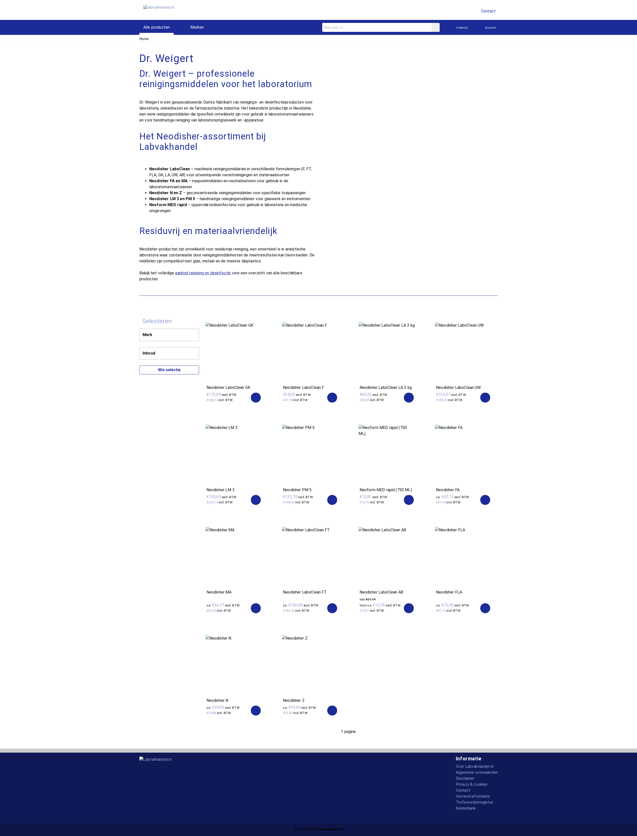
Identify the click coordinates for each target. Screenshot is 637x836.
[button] (485, 500)
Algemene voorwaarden (477, 772)
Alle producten (156, 27)
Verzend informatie (473, 796)
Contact (488, 11)
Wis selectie (169, 369)
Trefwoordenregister (474, 802)
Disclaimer (465, 778)
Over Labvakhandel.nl (474, 766)
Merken (197, 27)
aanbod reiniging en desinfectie (203, 273)
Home (144, 39)
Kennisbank (466, 808)
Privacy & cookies (472, 784)
